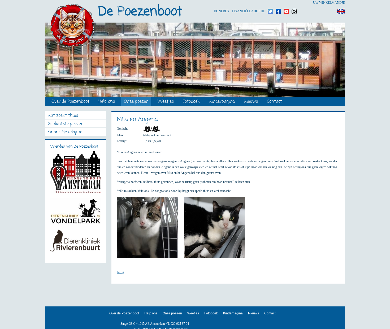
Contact (274, 102)
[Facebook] (278, 3)
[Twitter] (270, 3)
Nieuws (251, 102)
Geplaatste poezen (66, 124)
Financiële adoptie (248, 3)
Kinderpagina (222, 102)
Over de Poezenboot (70, 102)
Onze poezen (136, 102)
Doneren (221, 3)
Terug (120, 272)
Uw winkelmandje (329, 3)
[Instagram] (294, 3)
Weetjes (166, 102)
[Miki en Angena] (150, 230)
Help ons (106, 102)
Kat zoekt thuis (63, 116)
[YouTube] (286, 3)
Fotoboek (191, 102)
